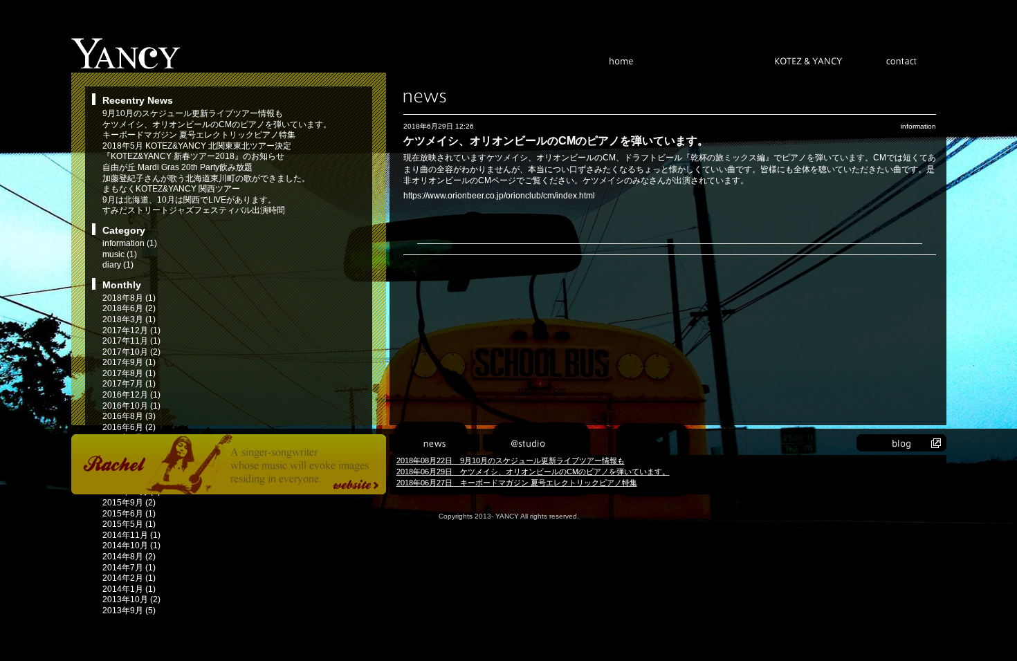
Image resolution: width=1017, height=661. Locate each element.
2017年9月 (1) (129, 362)
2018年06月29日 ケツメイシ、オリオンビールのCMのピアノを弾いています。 (533, 471)
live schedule (621, 442)
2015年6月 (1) (129, 514)
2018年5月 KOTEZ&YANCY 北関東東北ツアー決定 (196, 146)
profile (715, 60)
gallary (715, 442)
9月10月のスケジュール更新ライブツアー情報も (192, 113)
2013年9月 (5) (129, 610)
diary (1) (118, 265)
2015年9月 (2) (129, 503)
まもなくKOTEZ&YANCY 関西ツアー (171, 189)
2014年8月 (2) (129, 556)
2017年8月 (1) (129, 373)
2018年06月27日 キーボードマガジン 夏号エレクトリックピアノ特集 (516, 482)
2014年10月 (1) (131, 545)
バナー (228, 464)
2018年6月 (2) (129, 308)
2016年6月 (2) (129, 427)
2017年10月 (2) (131, 352)
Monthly (121, 284)
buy (808, 442)
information (918, 126)
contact (901, 60)
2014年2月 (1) (129, 578)
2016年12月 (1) (131, 395)
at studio (528, 442)
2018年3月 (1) (129, 319)
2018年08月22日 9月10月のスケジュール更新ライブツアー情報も (510, 460)
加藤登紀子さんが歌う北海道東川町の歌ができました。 (206, 178)
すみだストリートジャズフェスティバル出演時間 (193, 210)
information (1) (129, 243)
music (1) (119, 254)
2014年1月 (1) (129, 589)
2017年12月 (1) (131, 330)
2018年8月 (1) (129, 298)
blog (901, 442)
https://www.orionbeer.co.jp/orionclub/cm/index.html (499, 196)
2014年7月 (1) (129, 567)
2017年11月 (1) (131, 341)
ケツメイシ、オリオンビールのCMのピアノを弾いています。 (216, 124)
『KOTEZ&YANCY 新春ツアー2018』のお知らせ (193, 156)
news (434, 442)
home (621, 60)
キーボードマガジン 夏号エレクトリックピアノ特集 (198, 135)
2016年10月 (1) (131, 406)
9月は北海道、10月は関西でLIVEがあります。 (189, 200)
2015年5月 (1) (129, 524)
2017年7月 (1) (129, 384)
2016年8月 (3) (129, 416)
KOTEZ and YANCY (808, 60)
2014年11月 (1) (131, 535)
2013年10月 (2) (131, 599)
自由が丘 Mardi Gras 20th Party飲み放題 (177, 167)
